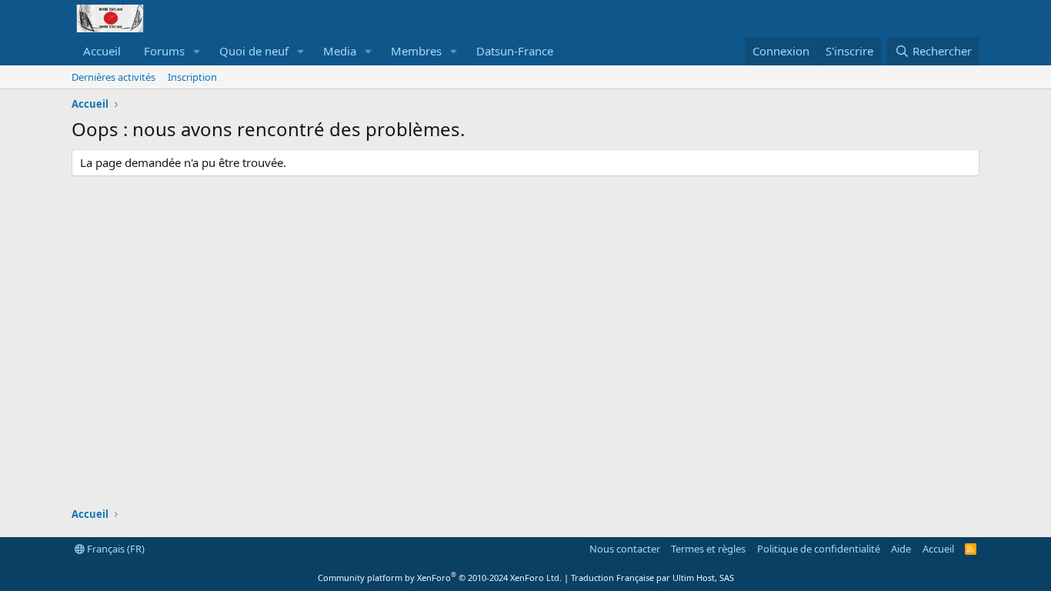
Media (339, 50)
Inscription (192, 77)
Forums (164, 50)
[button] (197, 51)
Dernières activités (113, 77)
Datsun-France (514, 50)
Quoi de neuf (254, 50)
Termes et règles (708, 549)
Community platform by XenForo (440, 577)
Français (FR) (115, 549)
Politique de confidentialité (818, 549)
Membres (416, 50)
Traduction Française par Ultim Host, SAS (652, 577)
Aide (901, 549)
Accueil (102, 50)
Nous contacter (624, 549)
